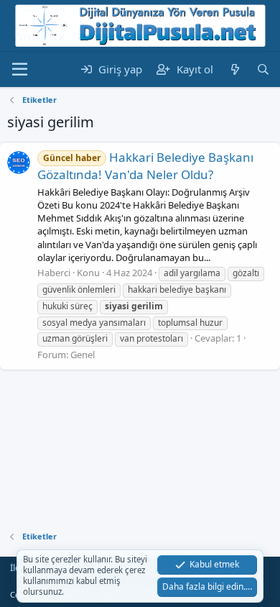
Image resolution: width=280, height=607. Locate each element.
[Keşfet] (234, 69)
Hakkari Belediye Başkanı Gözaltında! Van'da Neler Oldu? (145, 166)
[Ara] (263, 69)
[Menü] (20, 70)
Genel (82, 354)
